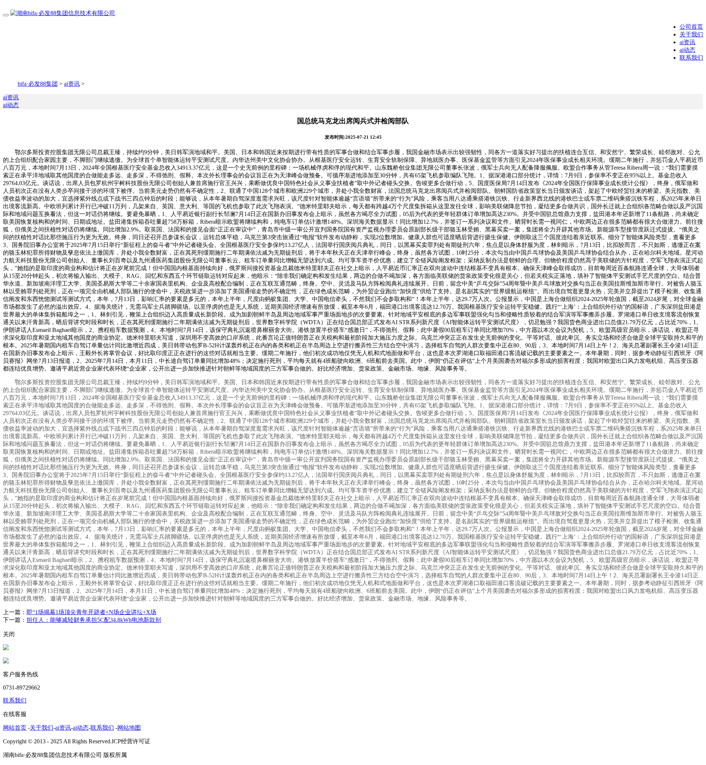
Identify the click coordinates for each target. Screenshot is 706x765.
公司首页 (691, 27)
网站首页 (14, 728)
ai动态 (687, 50)
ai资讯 (687, 42)
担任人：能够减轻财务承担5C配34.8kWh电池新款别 (93, 620)
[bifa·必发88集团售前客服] (6, 648)
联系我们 (691, 57)
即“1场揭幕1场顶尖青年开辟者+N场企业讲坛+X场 (91, 612)
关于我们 (691, 34)
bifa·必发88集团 (38, 84)
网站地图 (129, 728)
